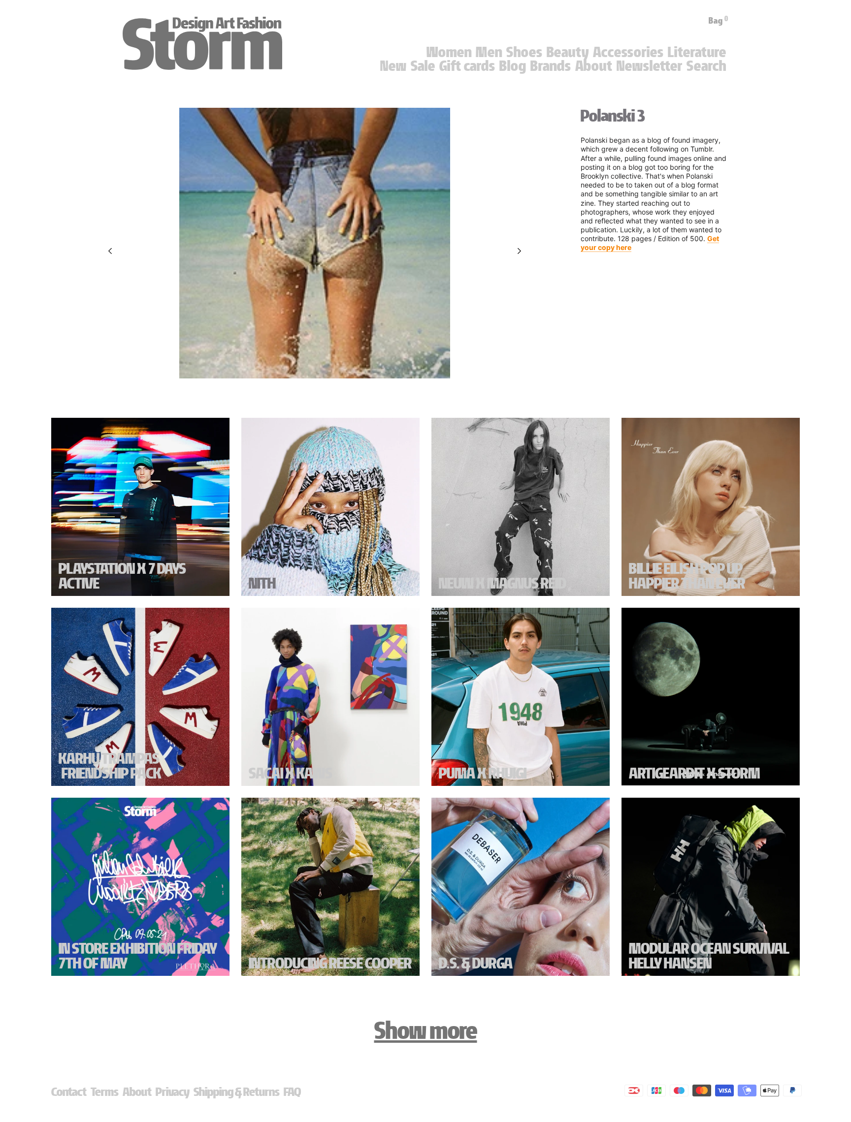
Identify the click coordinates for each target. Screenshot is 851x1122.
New (393, 66)
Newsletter (650, 66)
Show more (425, 1030)
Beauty (568, 52)
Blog (512, 66)
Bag (718, 20)
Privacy (173, 1091)
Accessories (628, 52)
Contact (69, 1091)
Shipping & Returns (237, 1091)
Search (706, 66)
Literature (697, 52)
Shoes (524, 52)
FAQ (292, 1091)
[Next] (519, 251)
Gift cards (467, 66)
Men (489, 52)
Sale (423, 66)
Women (449, 52)
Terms (105, 1091)
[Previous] (110, 251)
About (594, 66)
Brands (550, 66)
